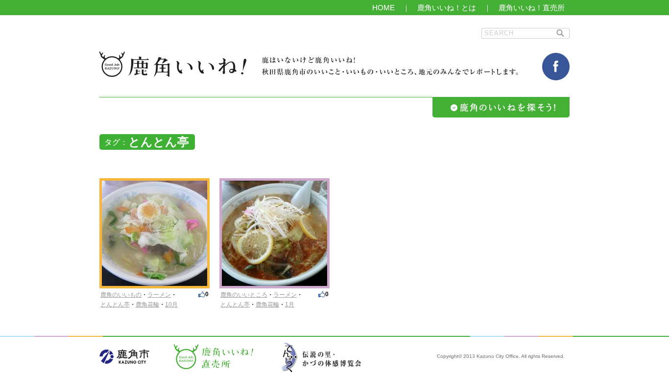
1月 (289, 304)
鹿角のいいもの (121, 294)
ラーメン (159, 294)
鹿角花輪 (147, 304)
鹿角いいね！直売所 (532, 7)
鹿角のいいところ (243, 294)
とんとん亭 (115, 304)
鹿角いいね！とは (446, 7)
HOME (383, 7)
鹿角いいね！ (172, 64)
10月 (171, 304)
